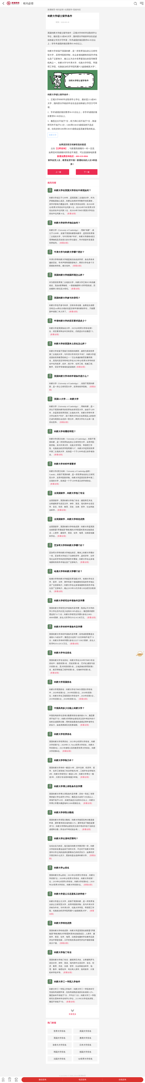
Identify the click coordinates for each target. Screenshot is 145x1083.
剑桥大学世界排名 (63, 734)
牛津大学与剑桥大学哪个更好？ (69, 252)
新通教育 (51, 10)
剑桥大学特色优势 (63, 923)
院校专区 (77, 10)
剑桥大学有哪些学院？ (65, 431)
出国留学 (68, 10)
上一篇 (58, 172)
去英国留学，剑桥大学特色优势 (69, 519)
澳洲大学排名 (85, 1038)
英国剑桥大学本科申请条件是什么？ (71, 376)
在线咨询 (122, 1080)
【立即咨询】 (61, 148)
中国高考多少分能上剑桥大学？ (69, 708)
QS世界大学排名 (85, 1059)
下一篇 (86, 172)
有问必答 (60, 10)
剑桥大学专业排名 (63, 652)
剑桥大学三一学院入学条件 (67, 981)
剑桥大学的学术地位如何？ (67, 223)
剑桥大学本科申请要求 (65, 464)
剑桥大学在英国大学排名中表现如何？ (72, 190)
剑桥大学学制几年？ (64, 760)
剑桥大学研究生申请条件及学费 (69, 600)
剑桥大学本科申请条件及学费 (68, 626)
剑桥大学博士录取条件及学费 (68, 786)
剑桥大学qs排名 (61, 867)
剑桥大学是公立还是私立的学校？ (70, 894)
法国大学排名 (59, 1059)
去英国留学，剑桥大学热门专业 (69, 493)
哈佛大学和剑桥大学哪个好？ (68, 571)
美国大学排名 (85, 1031)
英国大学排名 (59, 1038)
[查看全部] (71, 214)
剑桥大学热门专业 (63, 952)
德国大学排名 (85, 1052)
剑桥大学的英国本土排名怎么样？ (70, 343)
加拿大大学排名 (59, 1045)
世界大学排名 (59, 1031)
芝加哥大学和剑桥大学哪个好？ (69, 545)
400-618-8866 (82, 156)
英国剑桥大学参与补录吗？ (67, 298)
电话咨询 (82, 1080)
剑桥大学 (52, 135)
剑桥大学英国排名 (63, 682)
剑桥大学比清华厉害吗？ (66, 838)
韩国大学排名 (59, 1052)
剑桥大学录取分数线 (64, 812)
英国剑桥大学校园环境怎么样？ (69, 275)
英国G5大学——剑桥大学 (66, 399)
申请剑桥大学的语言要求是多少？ (70, 321)
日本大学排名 (85, 1045)
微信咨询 (42, 1080)
